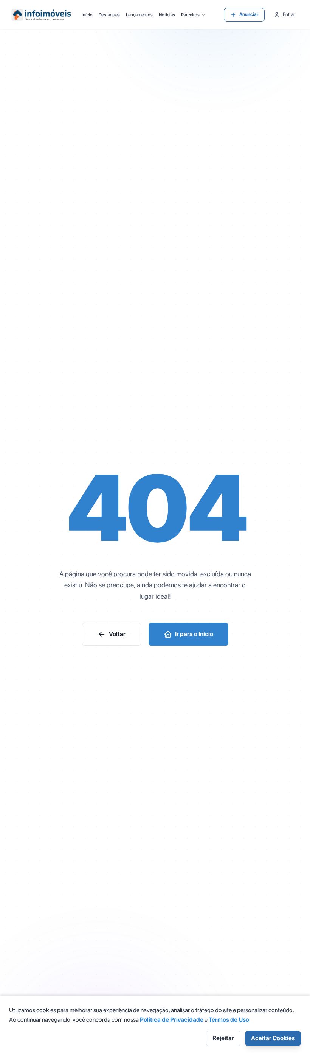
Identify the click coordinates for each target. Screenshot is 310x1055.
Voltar (117, 634)
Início (87, 14)
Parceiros (190, 14)
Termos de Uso (229, 1019)
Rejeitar (223, 1038)
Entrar (289, 14)
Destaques (109, 14)
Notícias (167, 14)
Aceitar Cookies (273, 1038)
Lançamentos (139, 14)
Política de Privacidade (171, 1019)
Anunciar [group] (248, 14)
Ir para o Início (194, 634)
